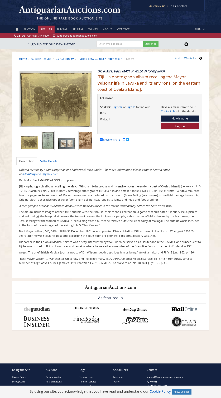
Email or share (111, 139)
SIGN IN (200, 29)
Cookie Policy (160, 391)
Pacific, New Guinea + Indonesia (99, 59)
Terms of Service (87, 381)
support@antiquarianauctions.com (161, 377)
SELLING (78, 29)
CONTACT (123, 29)
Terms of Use (86, 377)
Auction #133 (159, 6)
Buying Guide (19, 377)
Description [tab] (26, 161)
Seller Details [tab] (48, 161)
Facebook (118, 377)
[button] (121, 59)
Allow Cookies (181, 391)
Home (23, 59)
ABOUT (107, 29)
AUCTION (29, 29)
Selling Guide (18, 381)
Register (117, 107)
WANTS (93, 29)
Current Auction (54, 377)
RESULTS (46, 29)
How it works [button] (180, 118)
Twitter (116, 381)
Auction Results (41, 59)
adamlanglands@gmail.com (40, 174)
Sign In (131, 107)
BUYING (62, 29)
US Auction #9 (64, 59)
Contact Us (168, 111)
